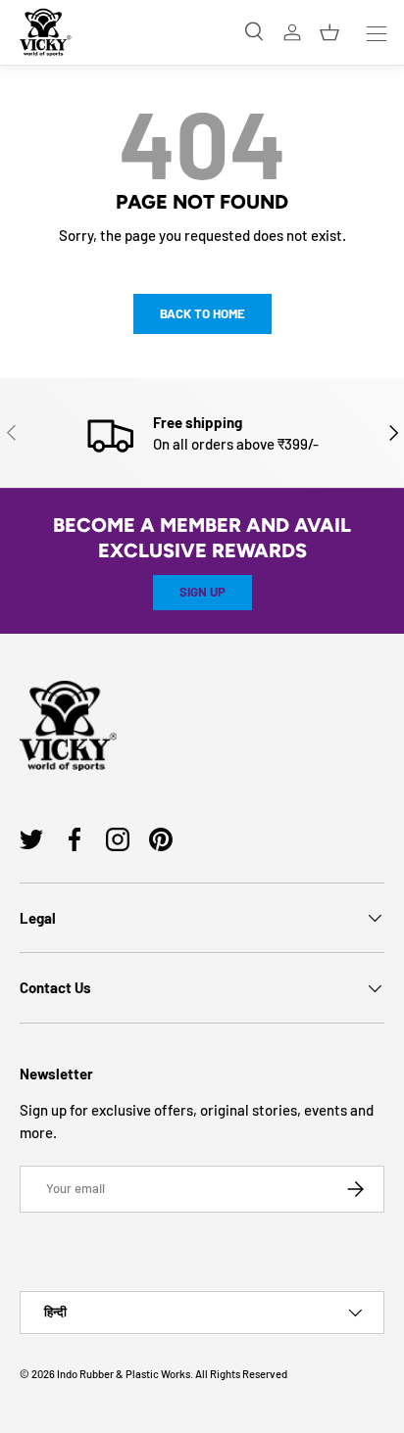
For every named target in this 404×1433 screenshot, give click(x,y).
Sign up (202, 591)
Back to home (202, 313)
